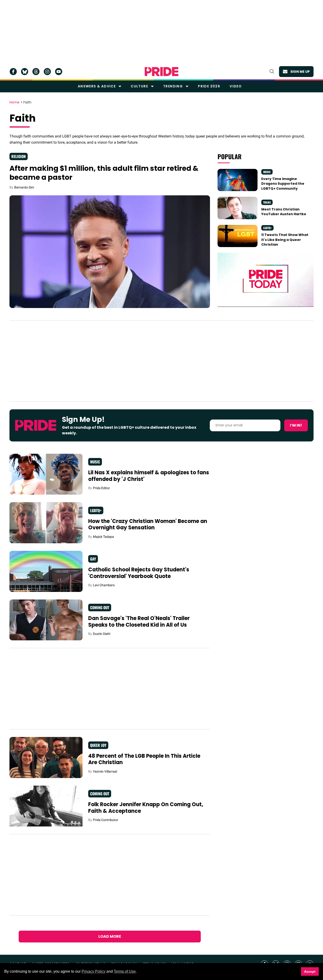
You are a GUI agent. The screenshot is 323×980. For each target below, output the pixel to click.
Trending (173, 86)
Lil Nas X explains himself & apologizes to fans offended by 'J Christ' (148, 476)
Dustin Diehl (101, 634)
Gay (93, 559)
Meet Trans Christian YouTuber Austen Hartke (283, 211)
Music (267, 172)
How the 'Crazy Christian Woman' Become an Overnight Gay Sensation (147, 524)
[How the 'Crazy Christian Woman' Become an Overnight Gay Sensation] (46, 522)
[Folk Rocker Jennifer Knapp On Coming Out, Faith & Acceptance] (46, 806)
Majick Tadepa (103, 537)
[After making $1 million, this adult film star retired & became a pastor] (109, 251)
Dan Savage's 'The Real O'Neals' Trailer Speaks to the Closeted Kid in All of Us (139, 622)
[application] (266, 280)
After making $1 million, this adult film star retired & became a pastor (103, 172)
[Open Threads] (36, 71)
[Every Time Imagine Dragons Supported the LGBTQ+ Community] (237, 180)
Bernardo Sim (24, 187)
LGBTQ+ (267, 228)
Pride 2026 (209, 86)
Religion (18, 156)
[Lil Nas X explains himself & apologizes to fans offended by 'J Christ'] (46, 474)
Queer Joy (98, 745)
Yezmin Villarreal (105, 771)
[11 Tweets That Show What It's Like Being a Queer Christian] (237, 236)
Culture (139, 86)
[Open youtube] (58, 71)
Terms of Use (125, 971)
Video (236, 86)
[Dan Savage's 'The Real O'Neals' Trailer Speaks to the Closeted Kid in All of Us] (46, 619)
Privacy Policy (93, 971)
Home (14, 102)
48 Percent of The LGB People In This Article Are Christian (144, 759)
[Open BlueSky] (24, 71)
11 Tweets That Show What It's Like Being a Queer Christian (284, 239)
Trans (267, 202)
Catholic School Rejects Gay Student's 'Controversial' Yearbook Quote (138, 573)
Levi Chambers (104, 585)
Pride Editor (101, 488)
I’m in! (296, 425)
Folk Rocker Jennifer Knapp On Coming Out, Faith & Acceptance (145, 808)
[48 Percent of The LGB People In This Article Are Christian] (46, 757)
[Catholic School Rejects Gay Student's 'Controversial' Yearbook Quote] (46, 571)
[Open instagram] (47, 71)
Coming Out (99, 607)
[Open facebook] (13, 71)
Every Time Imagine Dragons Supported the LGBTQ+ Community (282, 183)
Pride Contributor (105, 820)
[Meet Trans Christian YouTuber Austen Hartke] (237, 207)
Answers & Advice (97, 86)
